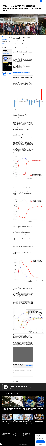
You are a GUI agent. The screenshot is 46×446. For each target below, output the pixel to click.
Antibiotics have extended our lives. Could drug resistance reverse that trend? (38, 421)
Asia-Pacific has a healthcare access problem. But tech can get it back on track (17, 421)
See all (42, 393)
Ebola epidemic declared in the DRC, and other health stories (33, 409)
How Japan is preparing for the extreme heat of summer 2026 (11, 409)
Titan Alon (3, 36)
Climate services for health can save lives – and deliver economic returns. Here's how (7, 421)
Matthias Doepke (4, 39)
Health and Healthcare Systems (7, 4)
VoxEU (3, 15)
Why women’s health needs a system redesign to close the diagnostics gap (27, 421)
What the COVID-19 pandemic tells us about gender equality (21, 72)
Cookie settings (40, 444)
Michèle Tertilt (4, 43)
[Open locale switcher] (1, 444)
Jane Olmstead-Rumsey (5, 40)
